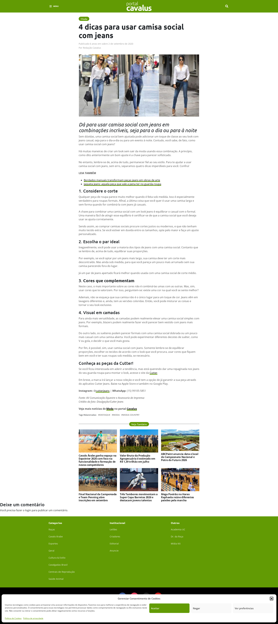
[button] (271, 598)
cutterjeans (103, 391)
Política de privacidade (33, 618)
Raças (52, 529)
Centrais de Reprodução (62, 571)
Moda (110, 408)
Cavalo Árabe (56, 536)
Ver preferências (244, 608)
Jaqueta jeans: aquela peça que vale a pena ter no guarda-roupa (122, 184)
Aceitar (155, 608)
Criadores (115, 536)
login (28, 510)
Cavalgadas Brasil (58, 564)
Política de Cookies (13, 618)
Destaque (104, 415)
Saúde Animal (56, 578)
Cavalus (132, 408)
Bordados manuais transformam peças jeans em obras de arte (122, 180)
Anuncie (114, 550)
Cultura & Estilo (57, 557)
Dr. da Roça (177, 536)
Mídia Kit (176, 543)
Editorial (114, 543)
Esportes (53, 543)
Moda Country (131, 415)
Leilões (113, 529)
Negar (196, 608)
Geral (51, 550)
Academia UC (178, 529)
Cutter (153, 373)
